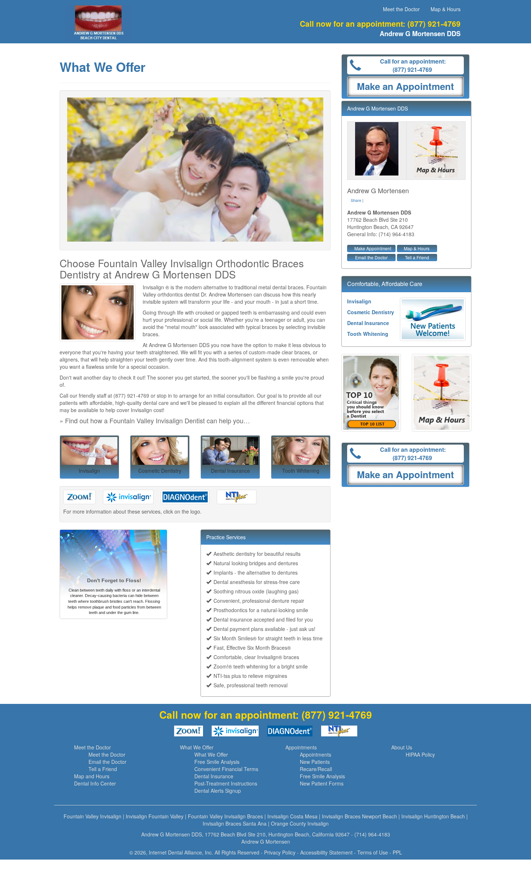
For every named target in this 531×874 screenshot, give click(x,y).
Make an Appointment (405, 86)
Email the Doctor (371, 257)
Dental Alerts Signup (217, 790)
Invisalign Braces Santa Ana (235, 823)
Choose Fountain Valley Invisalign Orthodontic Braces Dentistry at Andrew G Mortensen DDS (182, 268)
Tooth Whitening (367, 333)
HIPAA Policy (420, 754)
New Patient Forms (322, 783)
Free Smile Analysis (216, 761)
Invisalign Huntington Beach (433, 816)
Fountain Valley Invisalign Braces (225, 816)
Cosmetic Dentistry (370, 312)
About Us (401, 747)
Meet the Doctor (401, 9)
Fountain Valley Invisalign (92, 816)
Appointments (301, 747)
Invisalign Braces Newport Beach (359, 816)
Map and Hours (91, 776)
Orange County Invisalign (300, 823)
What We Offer (196, 747)
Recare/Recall (316, 769)
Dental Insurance (368, 322)
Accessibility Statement (326, 852)
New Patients (315, 761)
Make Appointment (372, 248)
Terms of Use (372, 852)
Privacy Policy (279, 852)
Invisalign (359, 301)
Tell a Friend (417, 257)
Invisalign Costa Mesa (292, 816)
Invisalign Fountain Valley (155, 816)
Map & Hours (446, 9)
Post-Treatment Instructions (225, 783)
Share (356, 200)
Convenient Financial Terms (226, 769)
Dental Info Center (95, 783)
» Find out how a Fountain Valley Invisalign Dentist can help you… (155, 420)
